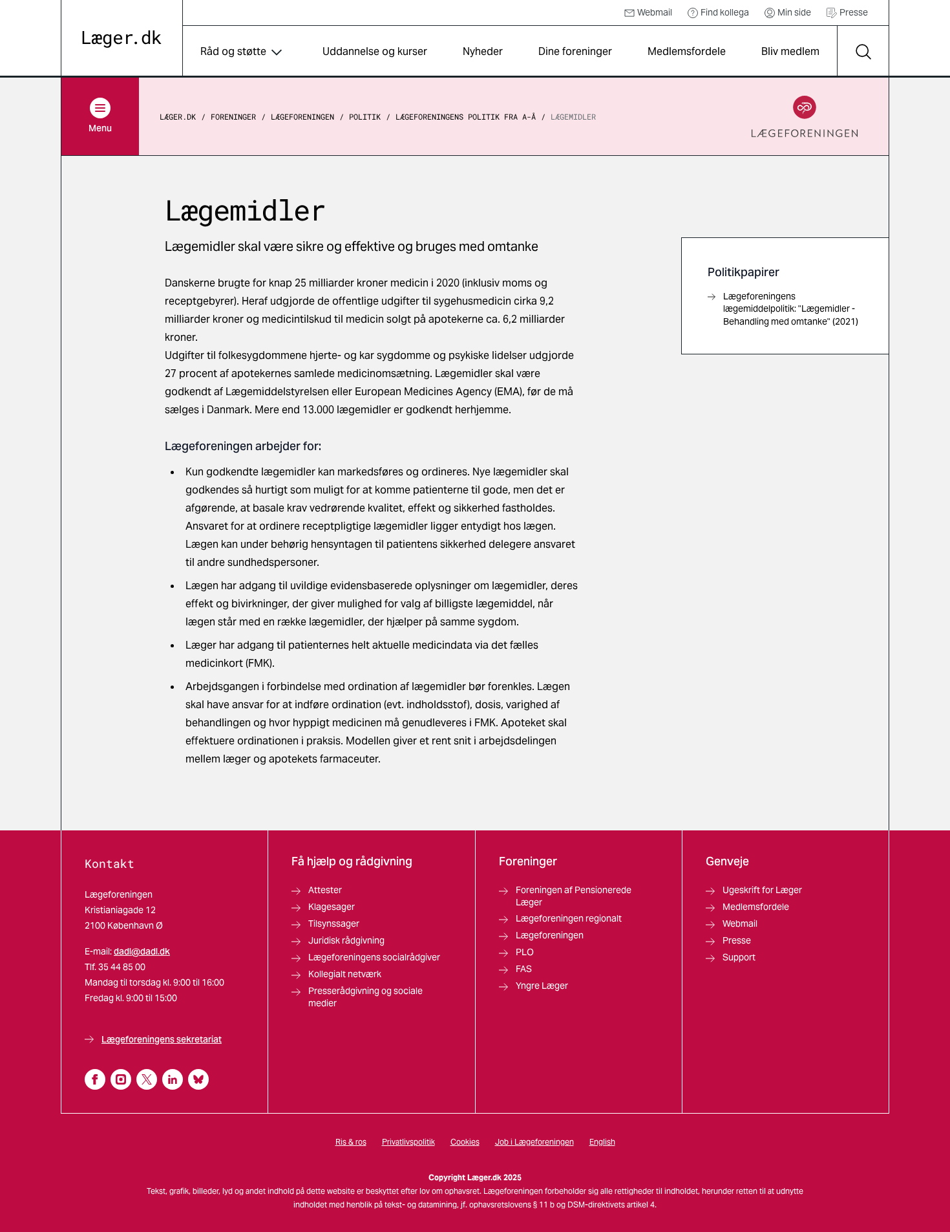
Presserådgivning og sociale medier (365, 997)
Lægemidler (573, 116)
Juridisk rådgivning (346, 940)
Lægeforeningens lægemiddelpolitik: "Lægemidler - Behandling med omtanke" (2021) (790, 308)
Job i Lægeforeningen (534, 1142)
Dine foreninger (575, 51)
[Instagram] (121, 1079)
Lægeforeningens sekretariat (161, 1039)
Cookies (465, 1142)
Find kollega (725, 12)
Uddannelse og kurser (374, 51)
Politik (365, 116)
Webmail (654, 12)
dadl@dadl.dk (142, 951)
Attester (325, 890)
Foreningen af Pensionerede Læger (573, 896)
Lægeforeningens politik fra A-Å (466, 116)
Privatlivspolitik (408, 1142)
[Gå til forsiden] (122, 39)
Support (739, 957)
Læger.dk (178, 116)
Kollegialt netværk (344, 974)
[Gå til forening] (805, 116)
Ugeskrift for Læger (762, 890)
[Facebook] (95, 1079)
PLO (525, 952)
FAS (524, 969)
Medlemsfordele (687, 51)
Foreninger (233, 116)
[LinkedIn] (172, 1079)
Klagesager (331, 907)
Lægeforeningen (302, 116)
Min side (794, 12)
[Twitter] (146, 1079)
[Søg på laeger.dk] (863, 52)
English (602, 1142)
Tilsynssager (333, 923)
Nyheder (483, 51)
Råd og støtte (233, 51)
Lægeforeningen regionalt (569, 918)
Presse (853, 12)
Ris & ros (350, 1142)
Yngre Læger (542, 985)
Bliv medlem (790, 51)
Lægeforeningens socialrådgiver (374, 957)
